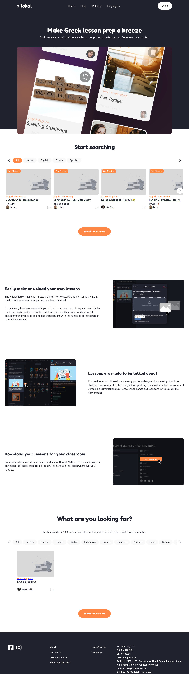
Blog (83, 6)
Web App (96, 6)
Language (112, 6)
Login (165, 6)
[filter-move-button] (9, 160)
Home (71, 6)
